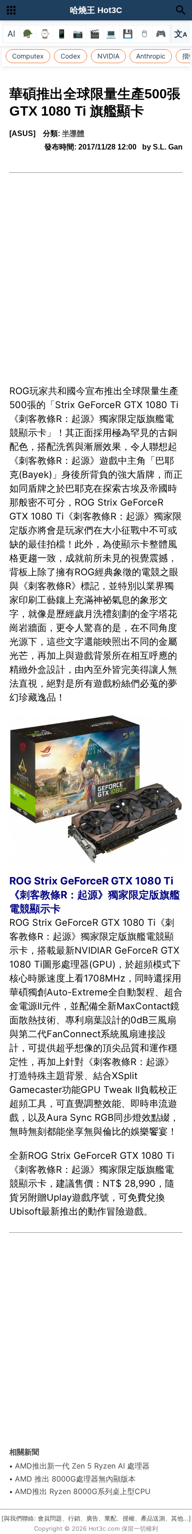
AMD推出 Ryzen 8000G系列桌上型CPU (83, 1491)
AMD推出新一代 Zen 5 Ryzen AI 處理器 (82, 1465)
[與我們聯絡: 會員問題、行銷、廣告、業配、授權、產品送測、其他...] (96, 1518)
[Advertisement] (96, 273)
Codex (71, 56)
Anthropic (150, 56)
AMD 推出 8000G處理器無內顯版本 (75, 1478)
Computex (28, 56)
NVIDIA (108, 56)
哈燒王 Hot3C (96, 10)
